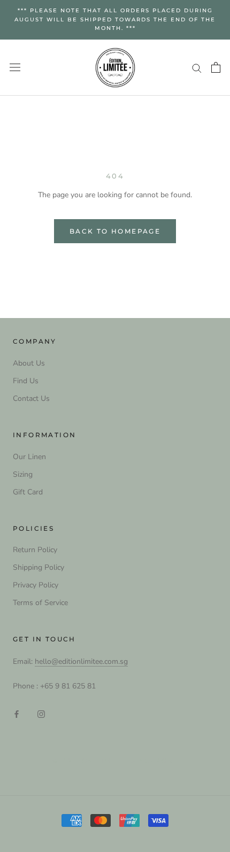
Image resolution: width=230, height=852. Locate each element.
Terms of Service (40, 603)
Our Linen (29, 457)
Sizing (23, 474)
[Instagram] (41, 713)
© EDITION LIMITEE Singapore (115, 760)
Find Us (26, 381)
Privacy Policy (35, 585)
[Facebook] (16, 713)
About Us (29, 363)
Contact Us (31, 398)
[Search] (197, 67)
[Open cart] (215, 67)
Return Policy (35, 550)
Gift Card (28, 492)
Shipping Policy (38, 567)
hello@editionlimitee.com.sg (81, 661)
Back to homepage (115, 231)
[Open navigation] (15, 68)
